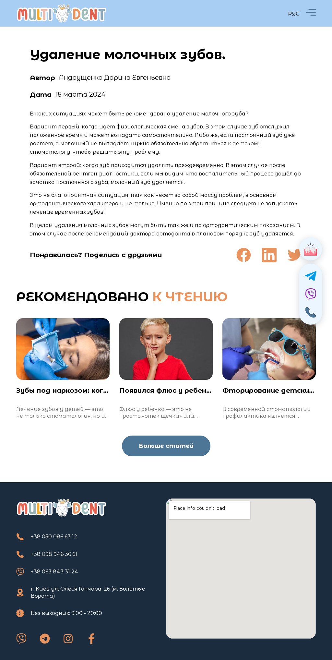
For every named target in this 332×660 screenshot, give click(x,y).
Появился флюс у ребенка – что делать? (195, 390)
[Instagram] (68, 638)
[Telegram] (45, 638)
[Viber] (21, 638)
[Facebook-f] (91, 638)
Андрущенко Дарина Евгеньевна (115, 77)
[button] (243, 255)
